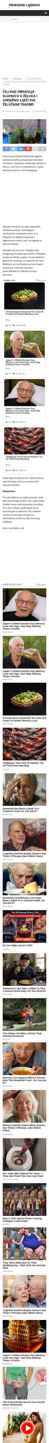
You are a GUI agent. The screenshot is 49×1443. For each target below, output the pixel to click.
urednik (27, 111)
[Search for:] (24, 19)
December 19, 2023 (12, 111)
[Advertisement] (24, 50)
